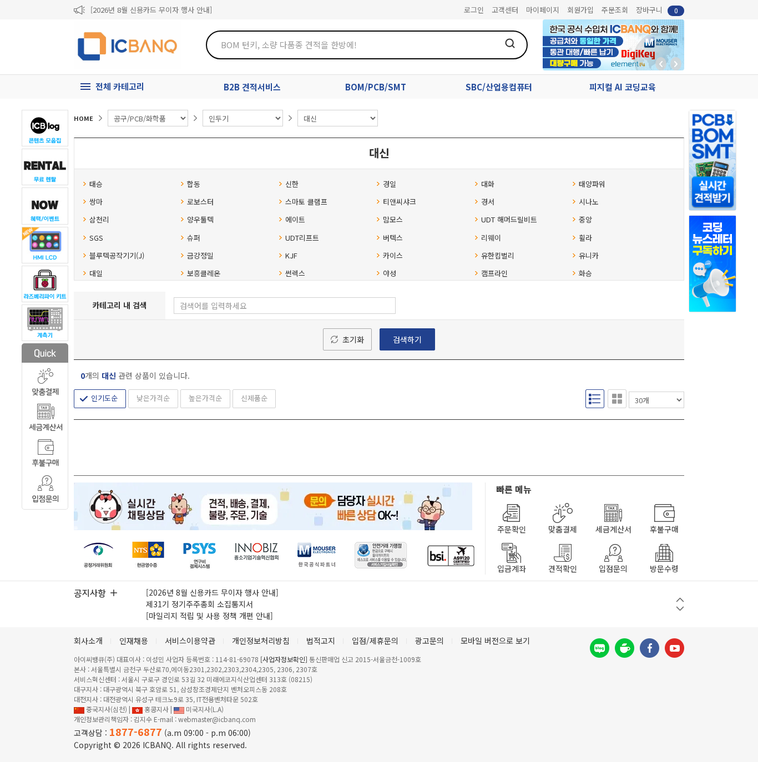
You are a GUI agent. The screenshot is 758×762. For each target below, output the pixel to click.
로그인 (474, 9)
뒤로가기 (660, 63)
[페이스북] (649, 648)
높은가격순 (205, 398)
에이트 (295, 219)
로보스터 (200, 201)
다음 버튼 (680, 608)
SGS (96, 237)
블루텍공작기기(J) (116, 255)
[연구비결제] (199, 555)
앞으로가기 (675, 63)
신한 (292, 184)
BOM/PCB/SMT (375, 87)
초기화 (353, 339)
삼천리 (99, 219)
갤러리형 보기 (617, 398)
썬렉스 (295, 273)
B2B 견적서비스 (252, 87)
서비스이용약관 (190, 640)
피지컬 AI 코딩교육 (622, 87)
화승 (585, 273)
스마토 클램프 (306, 201)
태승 (96, 184)
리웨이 (491, 237)
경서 (487, 201)
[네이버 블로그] (599, 648)
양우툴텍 (200, 219)
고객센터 (505, 9)
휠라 (585, 237)
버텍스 (393, 237)
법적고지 (320, 640)
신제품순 (254, 398)
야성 (389, 273)
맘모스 (393, 219)
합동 (193, 184)
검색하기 (407, 339)
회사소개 (88, 640)
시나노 (589, 201)
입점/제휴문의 (375, 640)
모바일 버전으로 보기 (495, 640)
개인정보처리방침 (261, 640)
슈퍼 (193, 237)
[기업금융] (450, 555)
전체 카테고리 (119, 86)
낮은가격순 (153, 398)
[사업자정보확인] (283, 659)
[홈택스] (148, 555)
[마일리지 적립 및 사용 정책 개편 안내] (209, 615)
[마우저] (316, 555)
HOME (83, 118)
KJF (291, 255)
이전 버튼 (680, 599)
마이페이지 (542, 9)
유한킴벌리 (497, 255)
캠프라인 (494, 273)
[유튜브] (674, 648)
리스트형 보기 (594, 398)
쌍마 (96, 201)
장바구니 (657, 9)
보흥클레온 (203, 273)
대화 (487, 184)
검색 (510, 43)
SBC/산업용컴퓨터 (499, 87)
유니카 (589, 255)
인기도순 (104, 398)
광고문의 (429, 640)
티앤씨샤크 (399, 201)
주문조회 (615, 9)
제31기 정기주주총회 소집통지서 (199, 603)
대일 (96, 273)
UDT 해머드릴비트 (509, 219)
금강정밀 (200, 255)
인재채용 (133, 640)
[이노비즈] (257, 555)
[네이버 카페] (624, 648)
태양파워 (592, 184)
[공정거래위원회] (98, 555)
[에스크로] (381, 555)
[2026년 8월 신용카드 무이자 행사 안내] (151, 9)
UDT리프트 (302, 237)
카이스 (393, 255)
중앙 (585, 219)
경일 (389, 184)
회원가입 (580, 9)
